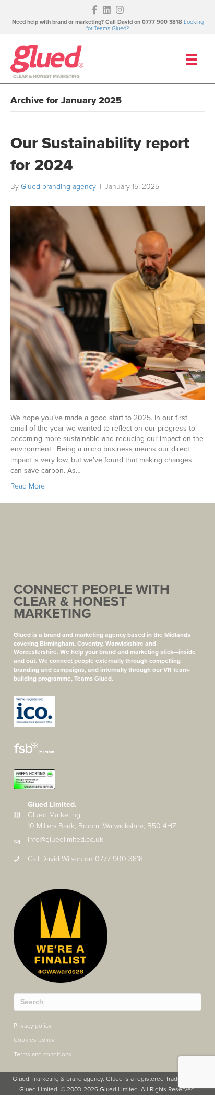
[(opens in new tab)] (34, 710)
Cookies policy (34, 1039)
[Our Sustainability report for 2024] (107, 301)
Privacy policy (33, 1025)
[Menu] (191, 59)
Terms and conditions (42, 1054)
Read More (27, 486)
